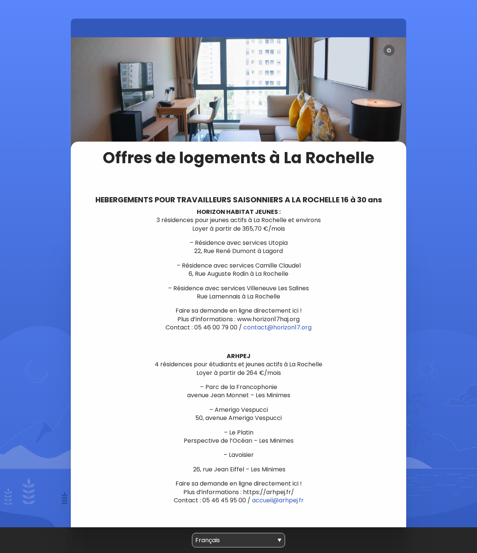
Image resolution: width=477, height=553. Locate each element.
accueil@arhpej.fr (278, 500)
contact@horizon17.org (277, 327)
